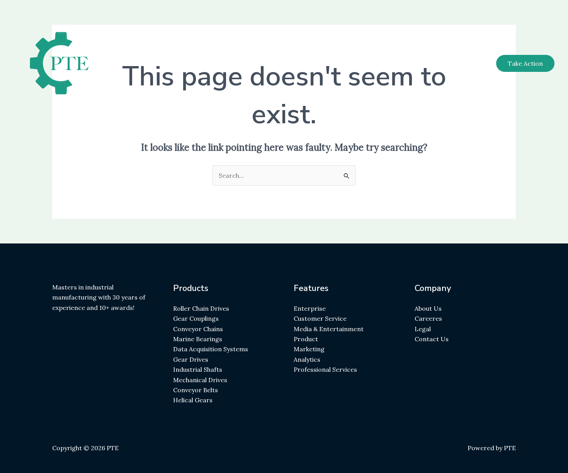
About (359, 63)
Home (329, 63)
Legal (423, 329)
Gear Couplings (196, 318)
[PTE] (71, 62)
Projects (433, 63)
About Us (428, 308)
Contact (470, 63)
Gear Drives (190, 359)
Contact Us (432, 339)
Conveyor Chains (198, 329)
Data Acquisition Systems (210, 349)
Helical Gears (193, 400)
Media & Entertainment (329, 329)
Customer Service (320, 318)
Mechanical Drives (200, 380)
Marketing (309, 349)
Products (394, 63)
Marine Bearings (197, 339)
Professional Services (325, 369)
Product (306, 339)
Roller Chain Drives (201, 308)
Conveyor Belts (195, 390)
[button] (525, 63)
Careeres (428, 318)
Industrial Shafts (197, 369)
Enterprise (310, 308)
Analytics (307, 359)
